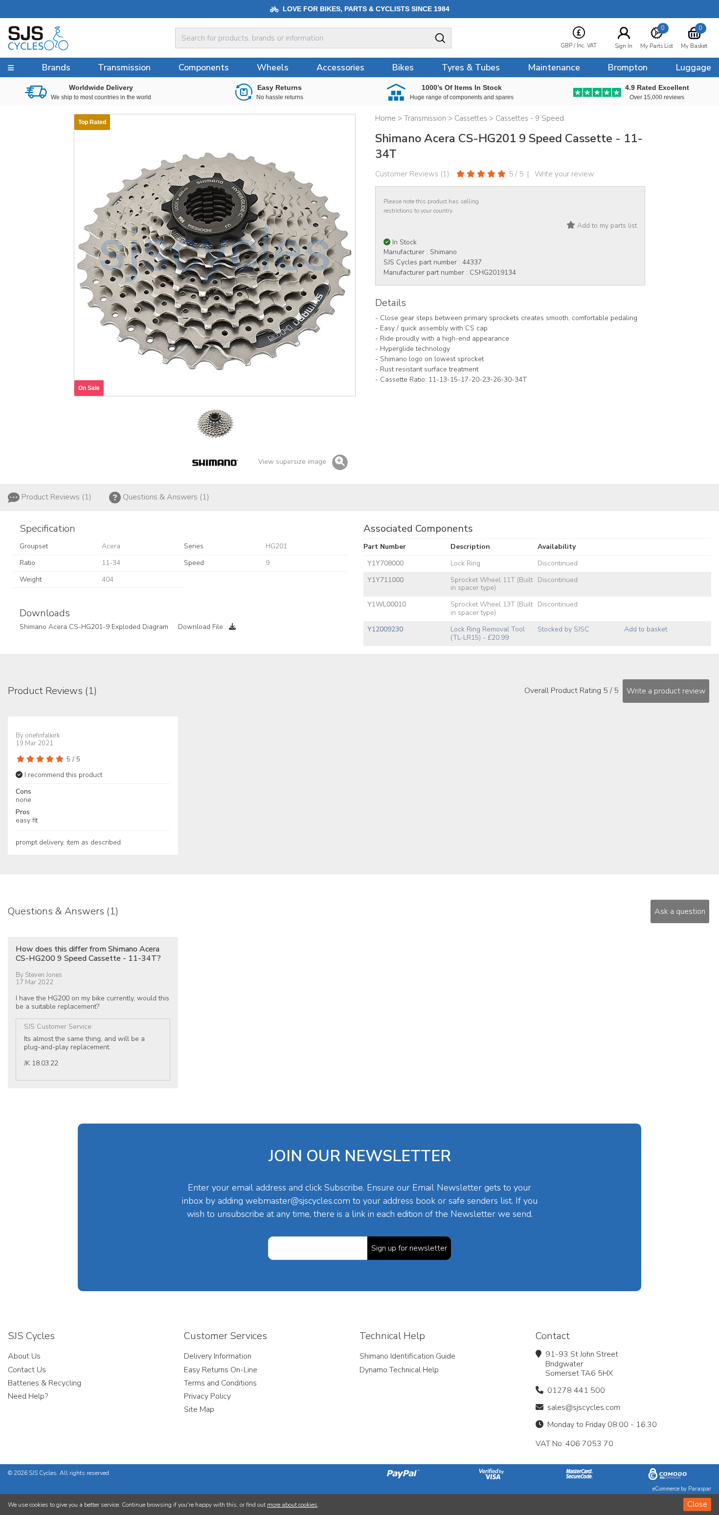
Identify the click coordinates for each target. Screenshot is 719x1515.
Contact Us (27, 1369)
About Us (24, 1356)
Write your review (564, 174)
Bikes (403, 67)
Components (204, 67)
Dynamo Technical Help (399, 1369)
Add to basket (645, 629)
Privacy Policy (207, 1396)
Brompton (627, 67)
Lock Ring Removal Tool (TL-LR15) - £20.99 (487, 633)
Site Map (199, 1409)
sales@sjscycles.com (583, 1407)
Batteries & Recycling (44, 1383)
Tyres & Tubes (471, 67)
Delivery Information (217, 1356)
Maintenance (554, 67)
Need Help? (28, 1396)
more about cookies (292, 1505)
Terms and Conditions (220, 1383)
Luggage (693, 67)
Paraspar (699, 1489)
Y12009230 (385, 629)
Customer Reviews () (412, 174)
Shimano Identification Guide (407, 1356)
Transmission (124, 67)
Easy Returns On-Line (220, 1369)
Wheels (273, 67)
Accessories (340, 67)
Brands (56, 67)
